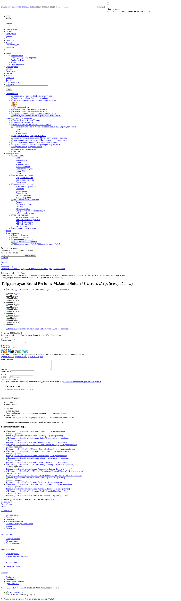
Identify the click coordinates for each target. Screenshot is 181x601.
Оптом (9, 31)
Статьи (9, 526)
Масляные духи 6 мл (79, 275)
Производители (12, 554)
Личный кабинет (8, 504)
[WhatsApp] (19, 351)
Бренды (9, 38)
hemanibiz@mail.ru (15, 592)
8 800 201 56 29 (113, 11)
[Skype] (23, 351)
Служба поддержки (9, 562)
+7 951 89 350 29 (22, 588)
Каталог (9, 23)
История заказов (13, 539)
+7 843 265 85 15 (8, 588)
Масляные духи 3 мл (96, 275)
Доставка (10, 519)
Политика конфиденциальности (19, 524)
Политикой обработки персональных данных (82, 382)
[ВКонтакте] (2, 351)
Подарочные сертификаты (17, 556)
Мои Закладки (12, 541)
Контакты (10, 47)
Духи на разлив (17, 64)
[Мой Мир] (9, 351)
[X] (12, 351)
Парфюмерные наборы (10, 275)
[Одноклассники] (5, 351)
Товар (13, 62)
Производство (12, 29)
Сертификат (11, 34)
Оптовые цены (12, 515)
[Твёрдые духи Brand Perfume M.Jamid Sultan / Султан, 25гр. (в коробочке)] (37, 289)
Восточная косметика (15, 581)
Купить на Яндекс (35, 357)
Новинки (10, 40)
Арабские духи (12, 577)
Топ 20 (9, 43)
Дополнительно (7, 549)
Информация (6, 502)
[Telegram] (26, 351)
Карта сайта (11, 528)
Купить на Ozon (7, 357)
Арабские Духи (17, 60)
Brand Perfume (17, 56)
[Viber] (16, 351)
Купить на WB (21, 357)
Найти (9, 89)
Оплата (9, 517)
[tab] (93, 402)
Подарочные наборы (29, 275)
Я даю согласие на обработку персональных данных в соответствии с (52, 382)
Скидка (9, 36)
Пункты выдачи (12, 45)
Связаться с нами (13, 566)
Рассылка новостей (14, 543)
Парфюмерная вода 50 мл (48, 275)
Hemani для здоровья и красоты (24, 58)
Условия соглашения (14, 521)
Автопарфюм (64, 275)
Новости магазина (11, 253)
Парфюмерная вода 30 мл (115, 275)
